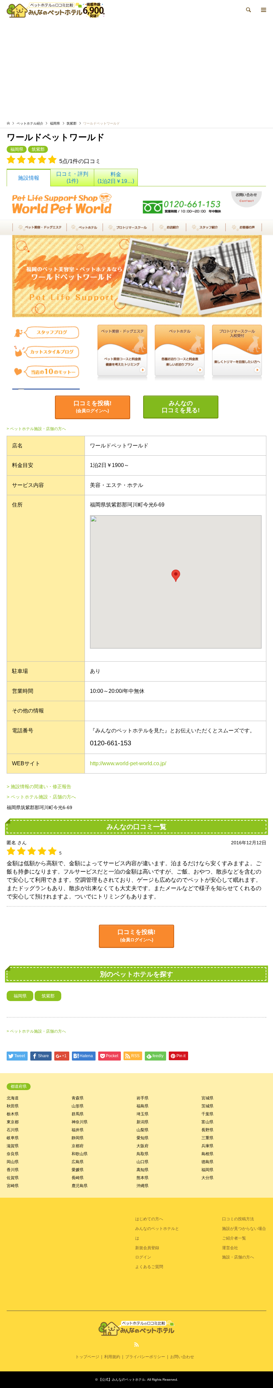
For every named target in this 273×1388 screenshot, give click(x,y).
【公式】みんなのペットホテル (122, 1379)
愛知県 (142, 1138)
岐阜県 (13, 1138)
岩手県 (142, 1098)
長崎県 (78, 1177)
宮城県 (207, 1098)
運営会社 (230, 1248)
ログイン (143, 1257)
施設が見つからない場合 (244, 1228)
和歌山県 (80, 1154)
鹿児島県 (80, 1185)
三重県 (207, 1138)
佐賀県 (13, 1177)
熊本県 (142, 1177)
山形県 (78, 1106)
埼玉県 (142, 1114)
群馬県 (78, 1114)
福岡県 (55, 123)
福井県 (78, 1130)
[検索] (248, 10)
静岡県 (78, 1138)
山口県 (142, 1161)
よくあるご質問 (149, 1266)
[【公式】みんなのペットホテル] (56, 10)
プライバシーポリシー (145, 1356)
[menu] (263, 10)
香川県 (13, 1169)
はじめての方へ (149, 1219)
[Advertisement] (136, 71)
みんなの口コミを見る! (181, 407)
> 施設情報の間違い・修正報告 (39, 786)
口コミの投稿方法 (238, 1219)
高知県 (142, 1169)
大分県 (207, 1177)
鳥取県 (142, 1154)
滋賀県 (13, 1146)
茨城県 (207, 1106)
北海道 (13, 1098)
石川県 (13, 1130)
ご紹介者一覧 (234, 1238)
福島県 (142, 1106)
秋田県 (13, 1106)
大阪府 (142, 1146)
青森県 (78, 1098)
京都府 (78, 1146)
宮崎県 (13, 1185)
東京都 (13, 1122)
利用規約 (112, 1356)
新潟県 (142, 1122)
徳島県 (207, 1161)
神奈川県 (80, 1122)
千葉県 (207, 1114)
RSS (136, 1344)
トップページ (87, 1356)
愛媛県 (78, 1169)
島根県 (207, 1154)
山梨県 (142, 1130)
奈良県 (13, 1154)
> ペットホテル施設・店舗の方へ (36, 428)
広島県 (78, 1161)
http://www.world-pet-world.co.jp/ (128, 763)
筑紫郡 (72, 123)
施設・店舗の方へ (238, 1257)
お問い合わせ (182, 1356)
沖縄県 (142, 1185)
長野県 (207, 1130)
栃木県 (13, 1114)
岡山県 (13, 1161)
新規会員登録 (147, 1248)
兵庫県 (207, 1146)
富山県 (207, 1122)
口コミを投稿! (93, 407)
